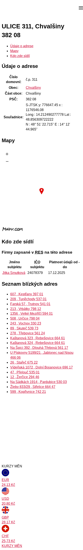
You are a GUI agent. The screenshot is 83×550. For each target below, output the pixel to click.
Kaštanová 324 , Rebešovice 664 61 (37, 343)
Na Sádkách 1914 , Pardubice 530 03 (38, 382)
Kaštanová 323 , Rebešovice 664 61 (37, 338)
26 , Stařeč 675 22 (24, 362)
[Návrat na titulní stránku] (19, 8)
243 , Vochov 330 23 (25, 323)
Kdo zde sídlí (20, 56)
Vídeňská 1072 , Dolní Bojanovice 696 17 (41, 367)
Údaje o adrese (21, 46)
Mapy (14, 51)
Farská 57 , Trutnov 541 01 (30, 304)
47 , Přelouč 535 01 (25, 372)
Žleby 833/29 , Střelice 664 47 (32, 387)
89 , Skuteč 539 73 (24, 328)
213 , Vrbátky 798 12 (25, 309)
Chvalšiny (33, 87)
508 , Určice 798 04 (25, 318)
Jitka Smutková (13, 273)
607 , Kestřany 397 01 (26, 294)
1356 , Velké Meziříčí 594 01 (31, 313)
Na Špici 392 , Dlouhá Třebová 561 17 (39, 348)
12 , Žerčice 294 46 (24, 377)
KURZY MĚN (12, 546)
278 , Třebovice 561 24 (27, 333)
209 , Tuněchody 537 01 (28, 299)
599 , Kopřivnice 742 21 (28, 391)
